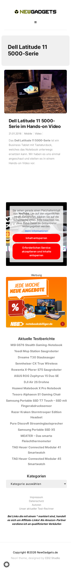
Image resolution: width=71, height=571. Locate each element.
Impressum (36, 497)
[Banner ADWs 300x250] (36, 302)
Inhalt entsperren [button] (36, 238)
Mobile (28, 133)
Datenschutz (36, 500)
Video (38, 133)
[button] (6, 564)
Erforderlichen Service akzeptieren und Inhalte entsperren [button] (36, 251)
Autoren (36, 504)
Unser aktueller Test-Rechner (36, 508)
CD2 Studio (52, 558)
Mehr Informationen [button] (36, 230)
